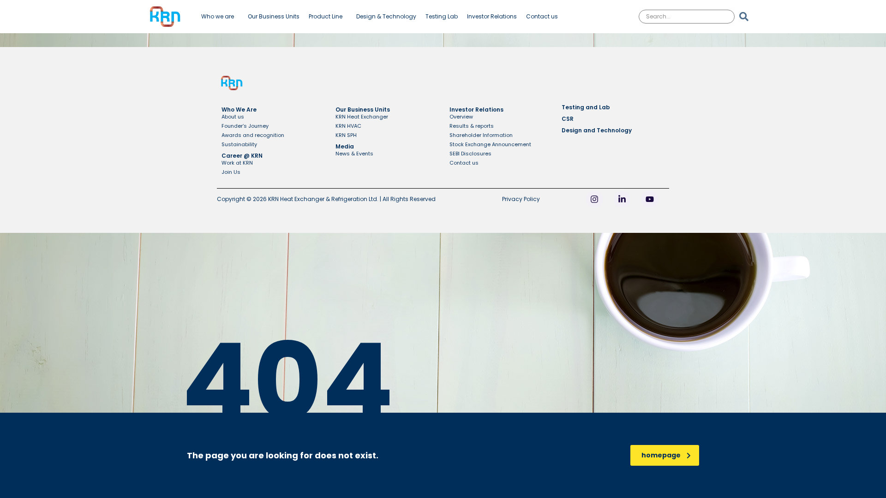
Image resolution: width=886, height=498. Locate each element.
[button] (220, 16)
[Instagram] (594, 199)
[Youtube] (649, 199)
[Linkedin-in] (622, 199)
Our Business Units (273, 16)
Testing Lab (441, 16)
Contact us (542, 16)
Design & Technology (386, 16)
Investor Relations (492, 16)
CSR (568, 119)
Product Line (325, 16)
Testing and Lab (586, 107)
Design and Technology (597, 130)
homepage (661, 455)
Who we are (217, 16)
